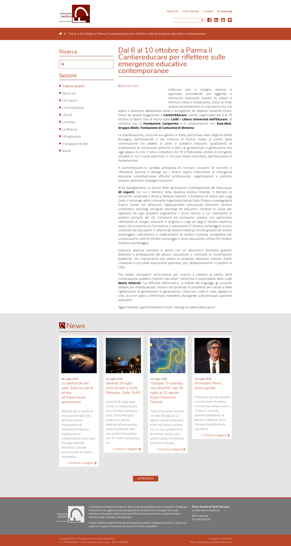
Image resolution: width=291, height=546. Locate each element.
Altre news (145, 478)
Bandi (66, 151)
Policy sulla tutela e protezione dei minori (211, 542)
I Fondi (67, 115)
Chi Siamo (69, 100)
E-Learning (225, 11)
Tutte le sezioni (73, 86)
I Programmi (71, 136)
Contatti (208, 11)
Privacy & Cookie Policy (220, 538)
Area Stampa (191, 11)
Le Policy (68, 122)
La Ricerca (69, 129)
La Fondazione (73, 108)
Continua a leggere (81, 462)
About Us (172, 11)
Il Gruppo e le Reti (75, 144)
